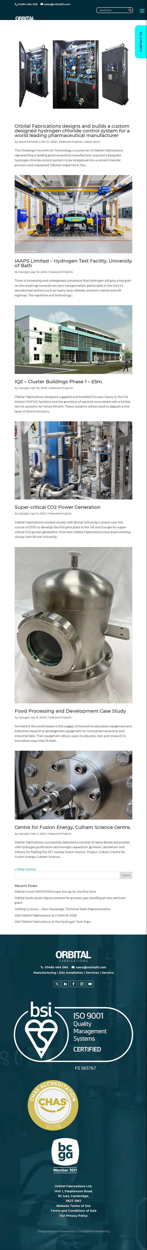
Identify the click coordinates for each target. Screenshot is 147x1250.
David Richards (28, 141)
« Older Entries (25, 869)
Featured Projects (70, 141)
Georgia (24, 272)
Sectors (108, 972)
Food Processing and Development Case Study (70, 711)
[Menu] (142, 11)
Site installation (71, 972)
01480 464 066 (56, 967)
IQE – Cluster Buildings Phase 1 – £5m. (59, 381)
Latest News (92, 141)
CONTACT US (141, 42)
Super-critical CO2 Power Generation (58, 507)
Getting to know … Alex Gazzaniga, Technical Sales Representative (62, 909)
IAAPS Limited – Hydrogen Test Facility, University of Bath (73, 263)
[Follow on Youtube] (90, 984)
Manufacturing (45, 972)
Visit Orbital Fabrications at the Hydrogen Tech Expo (53, 921)
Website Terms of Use (73, 1206)
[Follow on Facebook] (73, 984)
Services (92, 972)
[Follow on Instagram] (81, 984)
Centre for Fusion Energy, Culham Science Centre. (73, 827)
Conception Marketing (93, 1231)
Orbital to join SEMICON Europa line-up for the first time (55, 891)
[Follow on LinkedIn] (65, 984)
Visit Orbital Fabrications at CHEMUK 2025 (46, 915)
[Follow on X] (57, 984)
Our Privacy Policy (74, 1215)
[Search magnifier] (130, 10)
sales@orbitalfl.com (91, 967)
